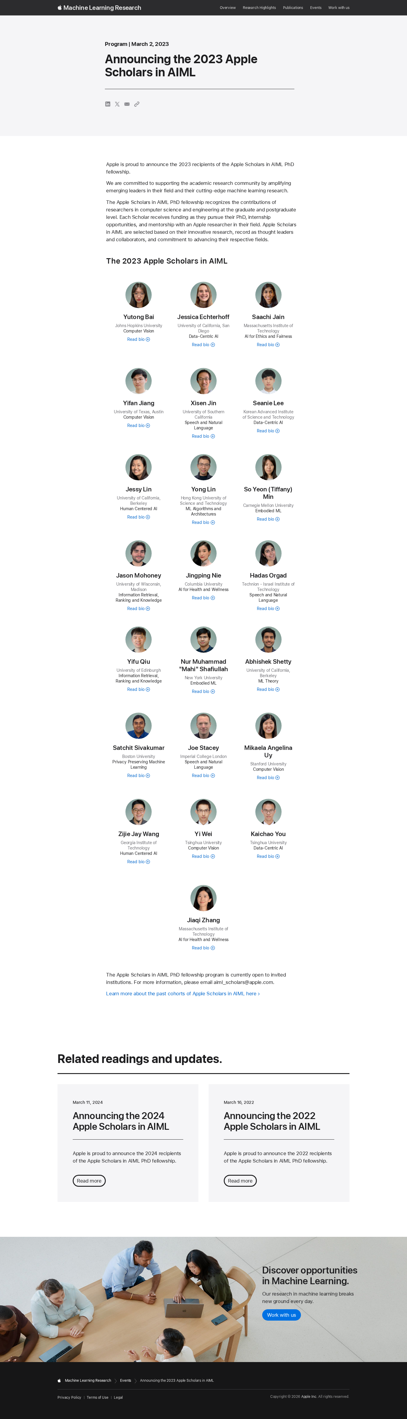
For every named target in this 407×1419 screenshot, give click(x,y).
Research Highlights (259, 8)
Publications (293, 8)
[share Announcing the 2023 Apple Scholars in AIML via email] (127, 104)
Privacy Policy (69, 1397)
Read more (89, 1181)
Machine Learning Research (102, 7)
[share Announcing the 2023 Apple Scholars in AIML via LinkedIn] (108, 104)
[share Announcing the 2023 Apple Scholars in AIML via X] (117, 104)
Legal (118, 1397)
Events (315, 8)
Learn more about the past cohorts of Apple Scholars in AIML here (181, 993)
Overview (228, 8)
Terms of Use (97, 1397)
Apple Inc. (309, 1397)
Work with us (338, 8)
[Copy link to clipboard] (137, 104)
